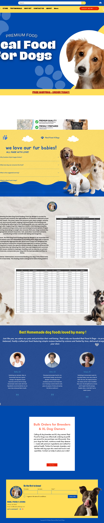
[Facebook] (20, 509)
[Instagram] (22, 509)
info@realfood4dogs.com (18, 506)
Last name (40, 489)
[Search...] (83, 2)
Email (53, 489)
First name (26, 489)
